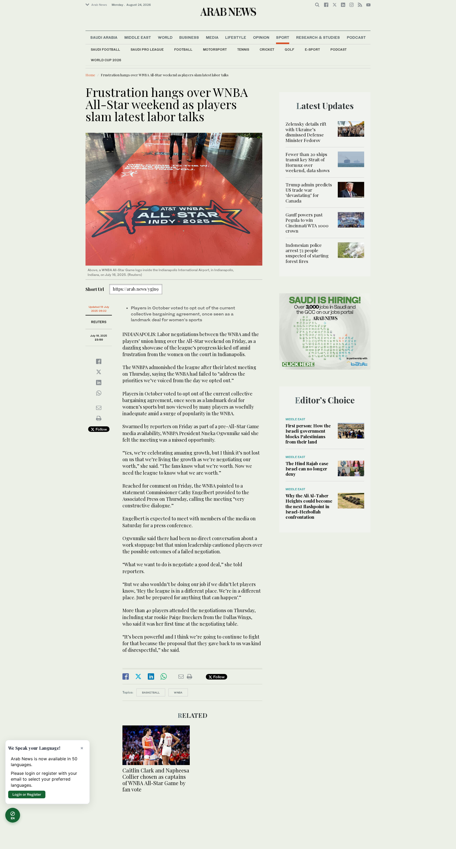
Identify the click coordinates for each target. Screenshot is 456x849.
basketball (151, 692)
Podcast (338, 49)
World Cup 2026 (106, 60)
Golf (289, 49)
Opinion (261, 37)
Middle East (137, 37)
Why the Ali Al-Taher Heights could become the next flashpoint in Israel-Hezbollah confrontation (309, 506)
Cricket (267, 49)
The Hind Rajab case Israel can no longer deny (307, 468)
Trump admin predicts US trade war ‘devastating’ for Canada (309, 193)
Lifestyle (235, 37)
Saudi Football (105, 49)
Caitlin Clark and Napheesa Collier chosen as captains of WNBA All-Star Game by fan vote (155, 780)
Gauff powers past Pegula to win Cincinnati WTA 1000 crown (307, 223)
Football (183, 49)
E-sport (312, 49)
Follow (100, 429)
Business (189, 37)
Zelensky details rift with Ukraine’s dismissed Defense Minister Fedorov (306, 132)
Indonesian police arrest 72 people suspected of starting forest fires (307, 253)
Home (90, 75)
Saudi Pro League (147, 49)
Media (212, 37)
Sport (282, 37)
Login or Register (26, 794)
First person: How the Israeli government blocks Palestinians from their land (308, 434)
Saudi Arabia (103, 37)
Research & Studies (318, 37)
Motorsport (215, 49)
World (165, 37)
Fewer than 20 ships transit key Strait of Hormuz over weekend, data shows (308, 162)
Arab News (99, 5)
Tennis (243, 49)
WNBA (178, 692)
